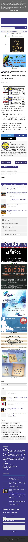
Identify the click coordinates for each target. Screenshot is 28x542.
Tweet (9, 135)
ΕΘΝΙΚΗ (3, 427)
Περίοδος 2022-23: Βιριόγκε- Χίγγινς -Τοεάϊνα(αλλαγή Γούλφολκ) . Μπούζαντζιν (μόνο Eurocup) (17, 484)
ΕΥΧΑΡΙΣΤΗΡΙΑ (18, 427)
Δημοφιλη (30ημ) (14, 184)
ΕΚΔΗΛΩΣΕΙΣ (10, 427)
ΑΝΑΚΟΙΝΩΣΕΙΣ (5, 425)
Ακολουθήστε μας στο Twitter (11, 223)
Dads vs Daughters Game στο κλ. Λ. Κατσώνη (15, 408)
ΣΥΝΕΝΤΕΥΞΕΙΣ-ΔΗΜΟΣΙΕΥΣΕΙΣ (17, 436)
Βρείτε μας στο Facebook (10, 227)
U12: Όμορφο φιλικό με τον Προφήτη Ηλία (14, 204)
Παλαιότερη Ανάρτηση (21, 162)
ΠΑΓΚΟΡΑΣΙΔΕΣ (5, 434)
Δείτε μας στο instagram (10, 230)
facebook (5, 166)
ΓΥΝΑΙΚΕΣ (12, 425)
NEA (2, 423)
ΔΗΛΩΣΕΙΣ (19, 425)
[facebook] (4, 469)
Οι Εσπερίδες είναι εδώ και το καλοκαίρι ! (14, 391)
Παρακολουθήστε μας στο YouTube (13, 234)
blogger (14, 166)
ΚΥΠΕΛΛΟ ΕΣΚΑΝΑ (5, 432)
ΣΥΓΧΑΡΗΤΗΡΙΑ (14, 434)
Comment (9, 138)
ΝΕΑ (13, 432)
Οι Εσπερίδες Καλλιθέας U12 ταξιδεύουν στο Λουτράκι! (17, 199)
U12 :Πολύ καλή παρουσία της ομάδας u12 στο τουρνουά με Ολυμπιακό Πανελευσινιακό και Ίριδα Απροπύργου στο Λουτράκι (17, 194)
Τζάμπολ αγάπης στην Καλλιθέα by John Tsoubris (16, 402)
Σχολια (23, 184)
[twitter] (7, 469)
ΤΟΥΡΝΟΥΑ (3, 438)
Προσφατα (5, 184)
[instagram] (10, 540)
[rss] (18, 540)
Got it (17, 10)
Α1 (11, 423)
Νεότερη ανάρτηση (5, 162)
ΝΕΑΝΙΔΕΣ (18, 432)
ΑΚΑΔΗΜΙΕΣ (16, 423)
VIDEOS (7, 423)
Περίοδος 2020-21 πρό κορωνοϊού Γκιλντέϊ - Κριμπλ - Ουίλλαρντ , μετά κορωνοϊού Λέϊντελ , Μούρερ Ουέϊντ (17, 496)
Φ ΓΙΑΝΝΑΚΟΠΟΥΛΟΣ (20, 438)
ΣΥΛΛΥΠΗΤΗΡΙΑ (5, 436)
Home (2, 71)
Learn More (12, 10)
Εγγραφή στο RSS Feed (10, 220)
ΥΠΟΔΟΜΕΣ (11, 438)
